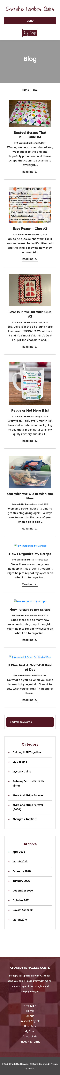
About (30, 1016)
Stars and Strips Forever (28, 795)
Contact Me (30, 1036)
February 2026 (22, 871)
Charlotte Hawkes (26, 143)
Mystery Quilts (22, 771)
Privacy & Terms (30, 1041)
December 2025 (23, 890)
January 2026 (21, 881)
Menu (30, 20)
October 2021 (21, 900)
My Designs (20, 762)
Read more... (30, 171)
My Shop (30, 33)
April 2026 (19, 852)
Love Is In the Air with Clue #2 (30, 314)
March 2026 (20, 861)
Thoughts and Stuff (25, 819)
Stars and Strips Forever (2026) (28, 807)
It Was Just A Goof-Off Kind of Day (30, 667)
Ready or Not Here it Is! (30, 410)
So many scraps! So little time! (28, 783)
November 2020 (23, 910)
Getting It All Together (27, 752)
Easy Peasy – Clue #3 (30, 228)
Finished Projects (30, 1021)
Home (25, 89)
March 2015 (20, 919)
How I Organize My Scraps (30, 554)
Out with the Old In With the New (30, 496)
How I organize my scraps (30, 609)
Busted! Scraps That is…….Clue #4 (30, 135)
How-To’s (30, 1026)
